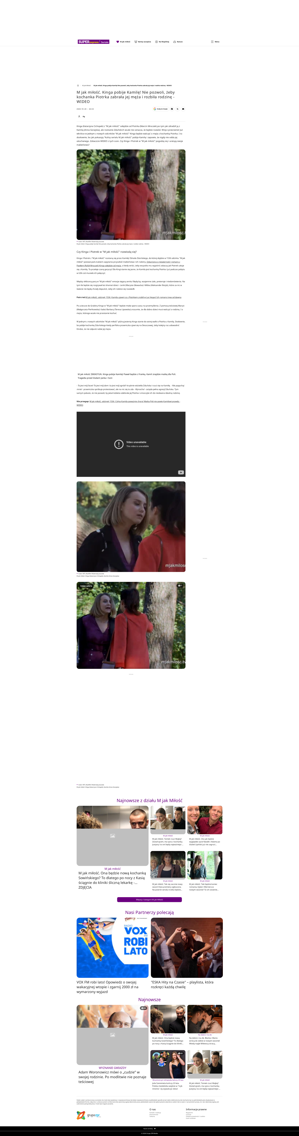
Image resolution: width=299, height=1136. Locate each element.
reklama (152, 1116)
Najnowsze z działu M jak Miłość (149, 800)
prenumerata (154, 1114)
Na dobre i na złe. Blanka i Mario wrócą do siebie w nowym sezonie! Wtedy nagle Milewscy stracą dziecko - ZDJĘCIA (204, 1039)
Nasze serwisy (148, 1129)
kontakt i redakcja (155, 1113)
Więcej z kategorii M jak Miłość (149, 899)
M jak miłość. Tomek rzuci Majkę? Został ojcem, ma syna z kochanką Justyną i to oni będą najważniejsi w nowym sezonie (167, 840)
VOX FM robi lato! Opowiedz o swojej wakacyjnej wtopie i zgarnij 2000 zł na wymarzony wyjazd (107, 987)
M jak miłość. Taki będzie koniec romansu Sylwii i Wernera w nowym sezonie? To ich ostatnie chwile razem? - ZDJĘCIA (203, 885)
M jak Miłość (86, 85)
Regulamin (189, 1113)
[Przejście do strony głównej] (94, 41)
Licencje (188, 1114)
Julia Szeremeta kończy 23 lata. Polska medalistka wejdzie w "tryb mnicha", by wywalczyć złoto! (167, 1084)
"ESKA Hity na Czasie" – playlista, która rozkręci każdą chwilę (182, 984)
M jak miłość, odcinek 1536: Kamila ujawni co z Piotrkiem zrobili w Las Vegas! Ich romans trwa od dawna (133, 297)
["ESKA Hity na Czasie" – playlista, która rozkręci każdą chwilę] (187, 948)
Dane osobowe (191, 1118)
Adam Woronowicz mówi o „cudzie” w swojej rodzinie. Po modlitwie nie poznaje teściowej (112, 1075)
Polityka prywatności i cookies (195, 1116)
